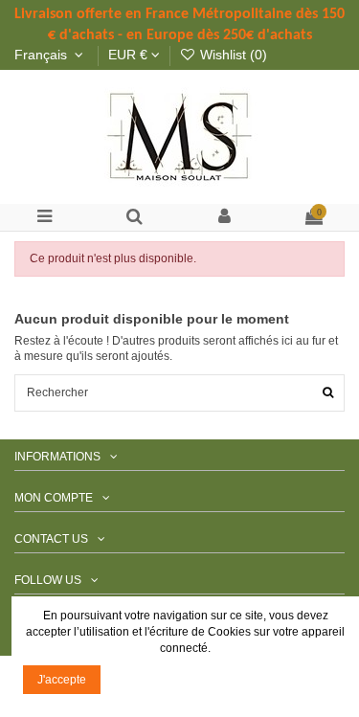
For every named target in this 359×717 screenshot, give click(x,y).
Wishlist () (231, 55)
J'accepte (61, 679)
